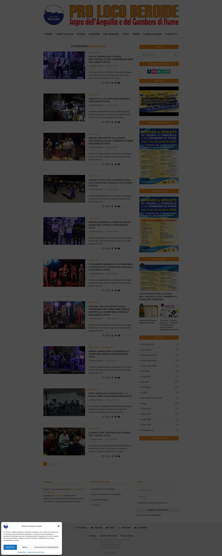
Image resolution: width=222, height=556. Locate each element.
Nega (24, 547)
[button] (58, 526)
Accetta (10, 547)
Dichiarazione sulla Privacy (36, 552)
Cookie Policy (22, 552)
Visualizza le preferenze (46, 547)
